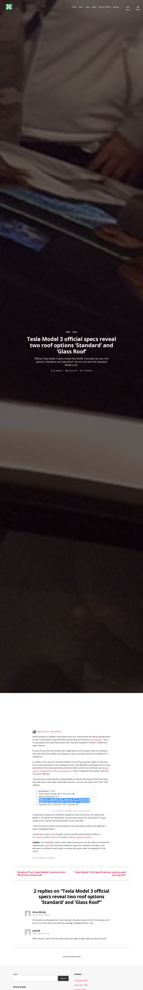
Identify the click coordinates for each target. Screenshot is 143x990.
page (47, 845)
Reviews (116, 7)
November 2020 (81, 985)
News (81, 7)
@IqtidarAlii (56, 731)
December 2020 (80, 980)
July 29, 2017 (72, 371)
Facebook (39, 837)
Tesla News (50, 858)
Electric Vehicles (105, 7)
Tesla (87, 7)
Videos (94, 7)
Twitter (54, 837)
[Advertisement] (71, 707)
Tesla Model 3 (96, 739)
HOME (74, 7)
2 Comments (87, 371)
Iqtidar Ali (59, 371)
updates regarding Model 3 (80, 837)
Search (15, 974)
